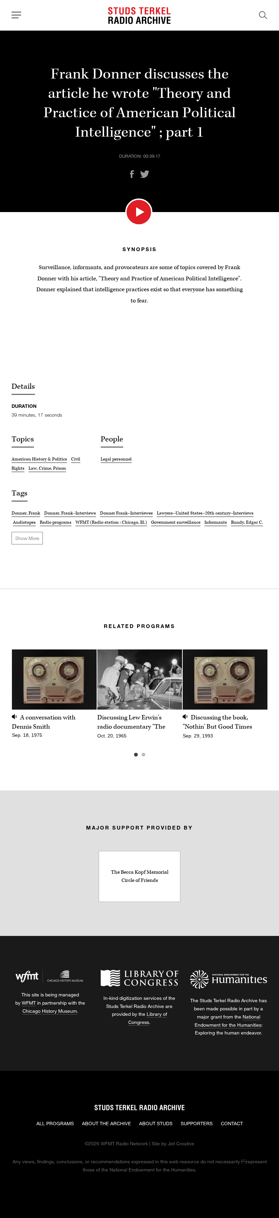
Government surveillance (175, 522)
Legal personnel (116, 459)
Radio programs (55, 522)
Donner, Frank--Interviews (70, 513)
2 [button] (153, 754)
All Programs (55, 1123)
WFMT (29, 1003)
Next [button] (253, 679)
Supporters (197, 1123)
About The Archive (106, 1123)
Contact (232, 1123)
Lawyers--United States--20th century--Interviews (205, 513)
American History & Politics (39, 459)
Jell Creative (181, 1143)
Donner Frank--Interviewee (126, 513)
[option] (54, 697)
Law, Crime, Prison (47, 468)
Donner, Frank (26, 513)
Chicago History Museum (49, 1011)
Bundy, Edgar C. (247, 522)
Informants (215, 522)
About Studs (156, 1123)
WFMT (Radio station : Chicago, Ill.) (111, 522)
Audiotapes (24, 522)
